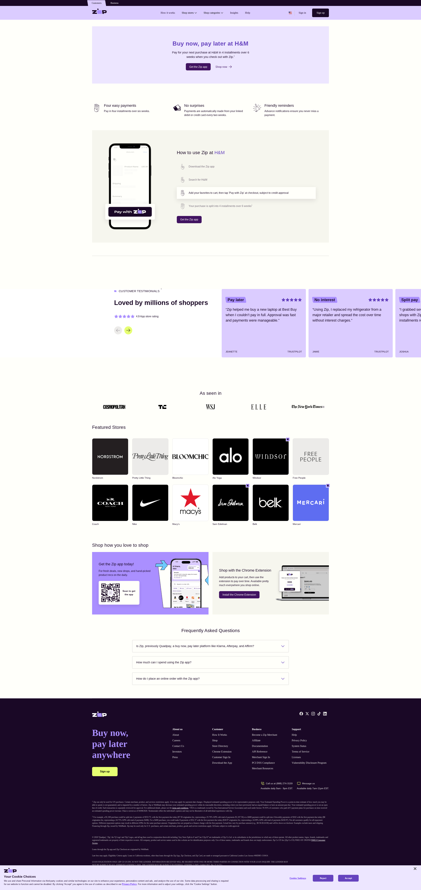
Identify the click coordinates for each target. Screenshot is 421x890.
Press (175, 757)
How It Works (219, 734)
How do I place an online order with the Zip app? (168, 678)
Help (294, 734)
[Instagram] (313, 714)
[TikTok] (319, 714)
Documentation (260, 746)
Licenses (296, 757)
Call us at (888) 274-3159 (279, 783)
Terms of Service (300, 751)
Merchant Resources (262, 768)
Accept (348, 878)
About (175, 734)
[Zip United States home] (99, 13)
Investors (177, 751)
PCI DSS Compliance (263, 762)
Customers (96, 3)
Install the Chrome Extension (239, 594)
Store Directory (220, 746)
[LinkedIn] (325, 714)
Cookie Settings (298, 878)
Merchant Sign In (261, 757)
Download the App (222, 762)
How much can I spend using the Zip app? (163, 662)
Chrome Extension (222, 751)
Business (114, 3)
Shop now (221, 66)
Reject (323, 878)
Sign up (321, 12)
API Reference (259, 751)
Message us (308, 783)
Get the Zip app (198, 66)
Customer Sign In (221, 757)
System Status (299, 746)
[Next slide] (128, 330)
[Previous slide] (118, 330)
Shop (215, 740)
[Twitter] (307, 714)
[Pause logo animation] (323, 407)
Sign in (302, 12)
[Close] (415, 869)
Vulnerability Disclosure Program (309, 762)
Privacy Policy (299, 740)
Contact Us (178, 746)
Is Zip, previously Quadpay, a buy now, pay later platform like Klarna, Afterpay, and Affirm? (195, 646)
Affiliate (256, 740)
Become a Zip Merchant (264, 734)
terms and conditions (180, 808)
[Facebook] (301, 714)
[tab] (246, 167)
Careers (176, 740)
